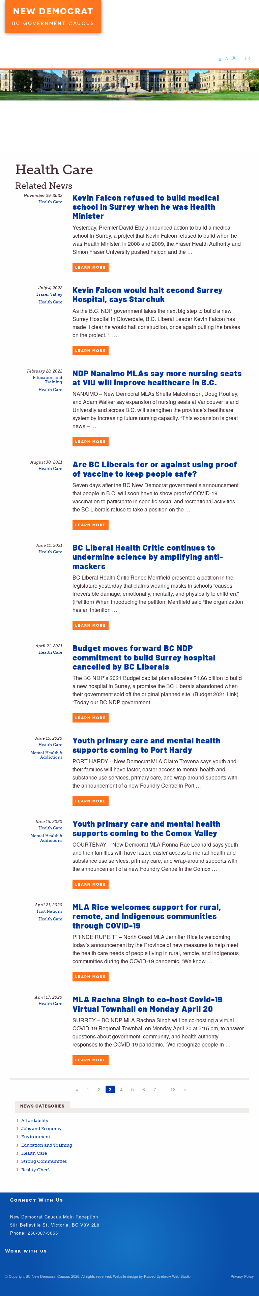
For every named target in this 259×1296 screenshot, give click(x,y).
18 (173, 1089)
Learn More (90, 267)
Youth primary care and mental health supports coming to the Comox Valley (147, 828)
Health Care (50, 202)
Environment (35, 1136)
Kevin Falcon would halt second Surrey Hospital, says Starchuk (148, 294)
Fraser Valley (49, 294)
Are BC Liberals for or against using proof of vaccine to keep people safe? (155, 468)
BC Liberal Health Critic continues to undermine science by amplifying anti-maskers (148, 556)
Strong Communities (44, 1161)
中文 (247, 58)
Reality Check (36, 1169)
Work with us (26, 1251)
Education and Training (47, 380)
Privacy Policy (242, 1276)
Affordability (35, 1120)
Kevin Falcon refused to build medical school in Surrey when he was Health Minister (146, 207)
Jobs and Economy (41, 1128)
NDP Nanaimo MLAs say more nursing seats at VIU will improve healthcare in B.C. (157, 377)
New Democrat (53, 11)
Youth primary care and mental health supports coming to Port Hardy (147, 744)
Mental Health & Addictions (46, 755)
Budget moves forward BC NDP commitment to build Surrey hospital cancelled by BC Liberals (144, 657)
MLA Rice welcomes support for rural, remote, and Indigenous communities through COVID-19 (147, 916)
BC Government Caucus (53, 23)
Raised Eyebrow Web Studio (167, 1276)
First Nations (49, 911)
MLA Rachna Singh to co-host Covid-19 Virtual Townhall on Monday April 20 (148, 1003)
